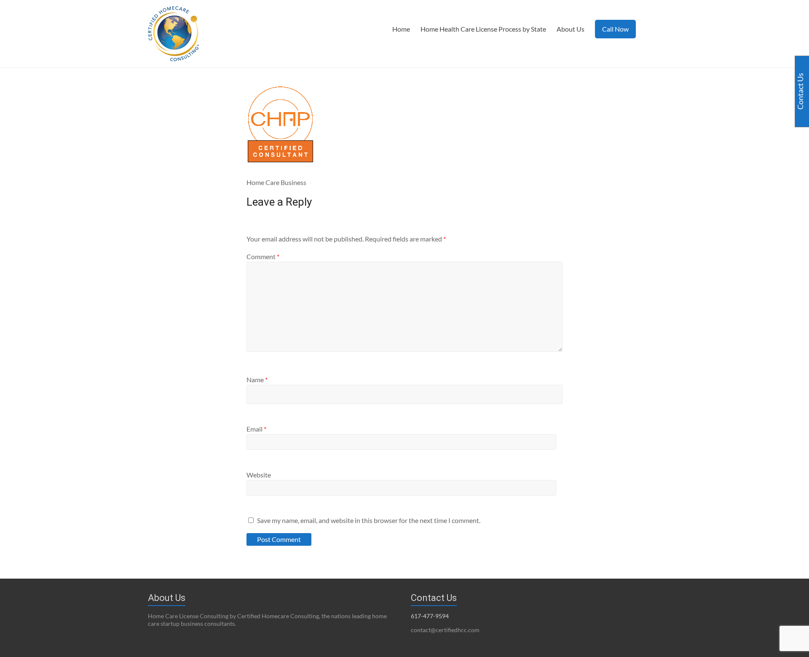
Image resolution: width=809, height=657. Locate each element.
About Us (570, 29)
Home (401, 29)
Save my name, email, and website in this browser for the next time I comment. (368, 520)
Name (257, 379)
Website (258, 475)
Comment (262, 256)
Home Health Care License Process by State (483, 29)
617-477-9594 (430, 615)
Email (256, 429)
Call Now (615, 29)
